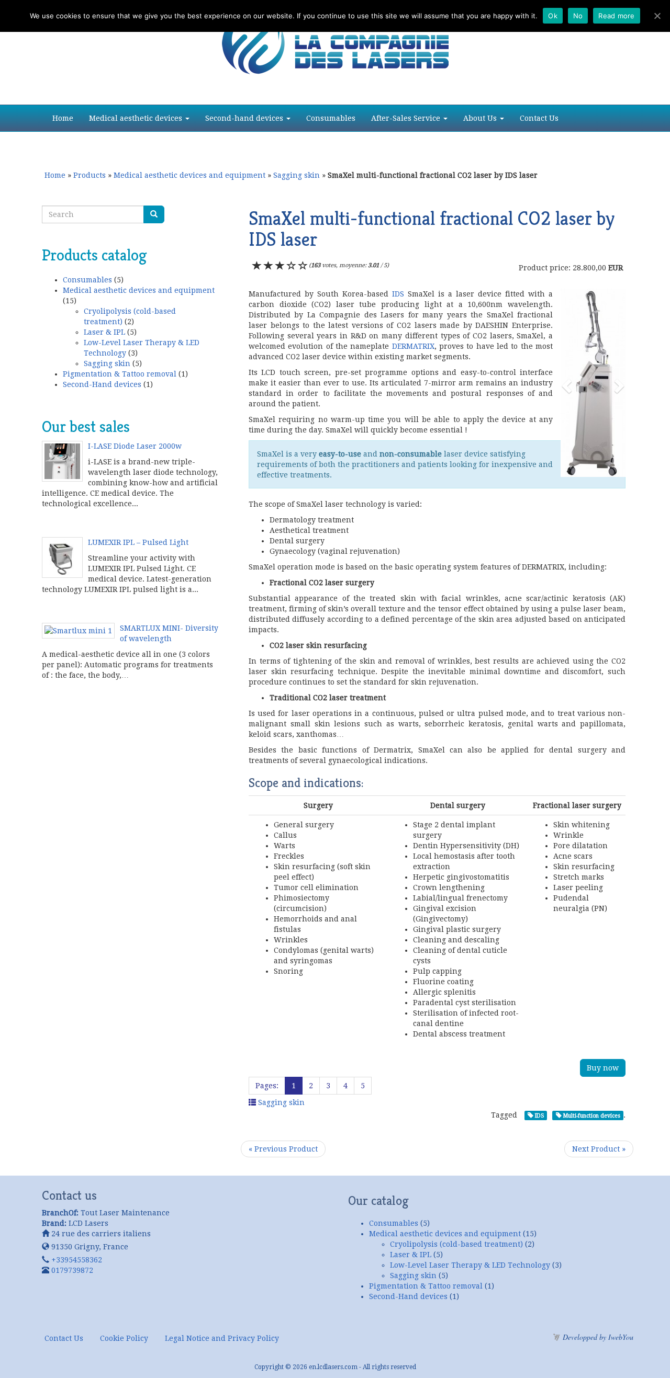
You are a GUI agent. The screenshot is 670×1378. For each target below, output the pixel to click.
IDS (396, 294)
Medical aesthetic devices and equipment (189, 175)
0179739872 (72, 1270)
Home (62, 118)
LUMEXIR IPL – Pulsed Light (138, 542)
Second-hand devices (245, 118)
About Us (481, 118)
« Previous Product (283, 1149)
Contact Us (539, 118)
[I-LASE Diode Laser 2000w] (65, 464)
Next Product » (599, 1149)
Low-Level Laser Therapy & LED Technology (470, 1265)
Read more (616, 16)
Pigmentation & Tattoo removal (119, 374)
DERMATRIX (411, 346)
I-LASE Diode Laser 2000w (135, 446)
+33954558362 (76, 1260)
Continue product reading (157, 523)
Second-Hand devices (102, 384)
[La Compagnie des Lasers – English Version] (335, 39)
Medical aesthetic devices (136, 118)
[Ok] (657, 15)
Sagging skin (296, 175)
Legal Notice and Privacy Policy (222, 1338)
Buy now (603, 1068)
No (578, 16)
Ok (552, 16)
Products (89, 175)
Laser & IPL (104, 332)
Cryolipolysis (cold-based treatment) (456, 1244)
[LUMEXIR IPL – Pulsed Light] (65, 560)
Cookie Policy (124, 1338)
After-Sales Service (406, 118)
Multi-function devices (591, 1115)
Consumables (330, 118)
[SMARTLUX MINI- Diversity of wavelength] (81, 633)
